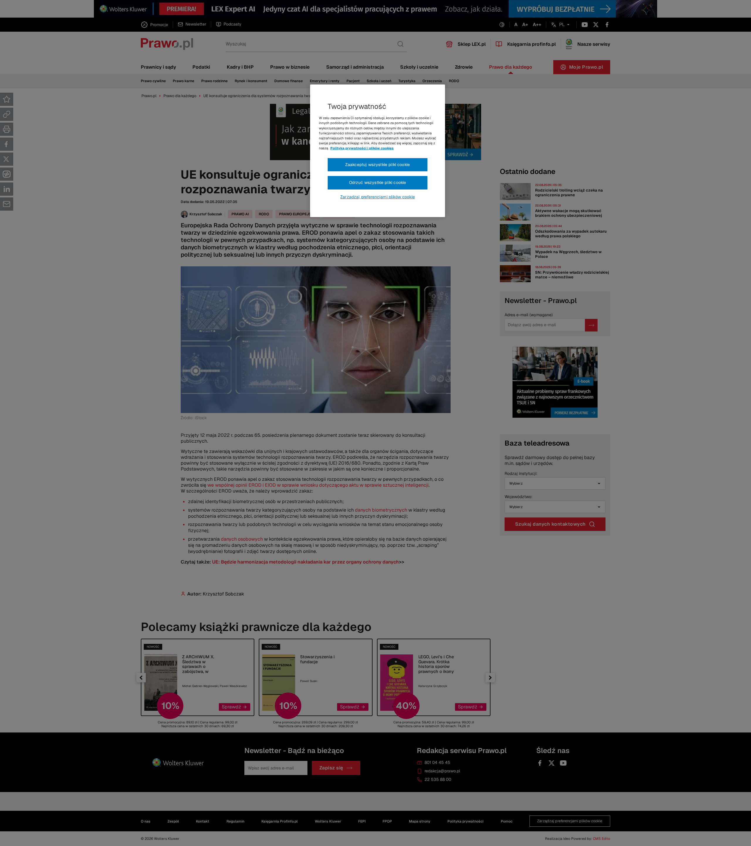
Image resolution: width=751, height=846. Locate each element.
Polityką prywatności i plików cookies (362, 148)
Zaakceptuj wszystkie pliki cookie (377, 164)
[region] (377, 150)
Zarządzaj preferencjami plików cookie (377, 196)
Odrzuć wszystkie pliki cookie (377, 182)
